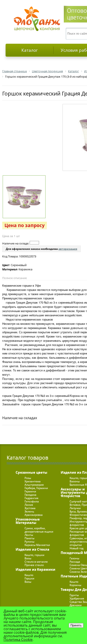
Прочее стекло (34, 565)
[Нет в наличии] (34, 242)
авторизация (67, 249)
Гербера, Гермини (36, 488)
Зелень (29, 511)
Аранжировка (34, 514)
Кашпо (29, 575)
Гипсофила (32, 501)
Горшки (29, 578)
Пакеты (29, 538)
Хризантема (33, 481)
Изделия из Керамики (35, 569)
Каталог (29, 50)
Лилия (29, 504)
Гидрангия (31, 498)
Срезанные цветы (31, 472)
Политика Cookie (18, 639)
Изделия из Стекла (32, 549)
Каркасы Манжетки (37, 545)
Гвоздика (30, 494)
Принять (76, 625)
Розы (28, 478)
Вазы (28, 558)
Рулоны (29, 541)
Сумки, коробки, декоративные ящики (39, 529)
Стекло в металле (36, 561)
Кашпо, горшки (34, 555)
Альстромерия (34, 484)
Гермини (30, 491)
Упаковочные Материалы (28, 521)
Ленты (29, 534)
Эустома (30, 508)
